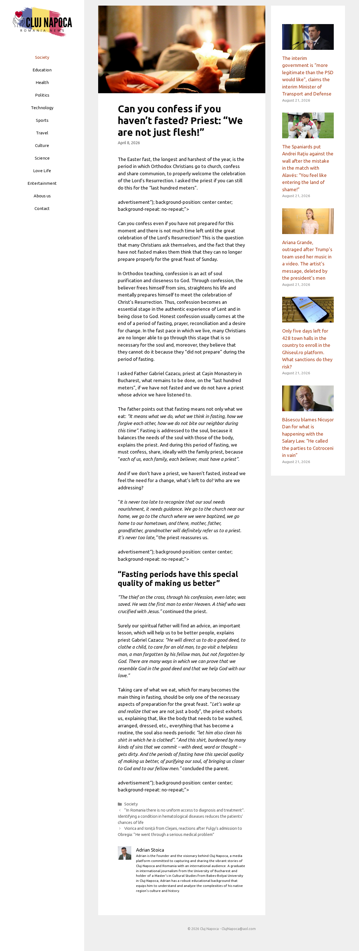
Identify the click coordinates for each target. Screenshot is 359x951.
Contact (42, 208)
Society (42, 57)
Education (42, 69)
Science (42, 158)
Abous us (42, 195)
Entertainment (42, 183)
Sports (42, 120)
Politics (42, 95)
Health (42, 82)
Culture (42, 145)
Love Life (42, 170)
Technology (42, 107)
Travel (42, 132)
